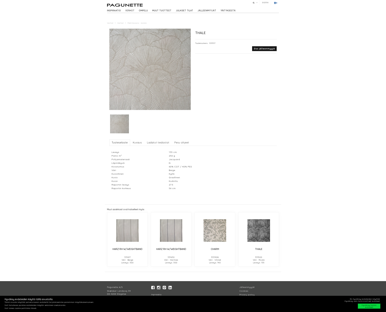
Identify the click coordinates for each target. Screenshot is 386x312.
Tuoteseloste (120, 142)
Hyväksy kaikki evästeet (369, 306)
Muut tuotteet (161, 10)
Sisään (265, 3)
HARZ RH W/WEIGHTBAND (127, 249)
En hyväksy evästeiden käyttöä (365, 299)
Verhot (129, 10)
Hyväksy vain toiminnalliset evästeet (362, 301)
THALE (258, 249)
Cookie (243, 291)
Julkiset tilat (184, 10)
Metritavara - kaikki (137, 23)
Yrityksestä (228, 10)
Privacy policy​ (247, 294)
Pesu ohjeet (181, 142)
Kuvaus (137, 142)
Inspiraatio (114, 10)
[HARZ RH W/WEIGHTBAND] (127, 230)
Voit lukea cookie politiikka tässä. (21, 308)
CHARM (215, 249)
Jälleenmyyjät (207, 10)
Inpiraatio (156, 294)
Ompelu (143, 10)
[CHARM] (215, 230)
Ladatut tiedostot (158, 142)
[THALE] (258, 230)
